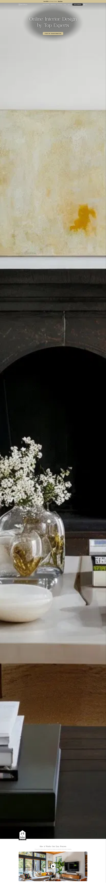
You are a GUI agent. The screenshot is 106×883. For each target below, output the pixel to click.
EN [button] (84, 4)
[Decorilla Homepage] (23, 4)
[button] (53, 866)
